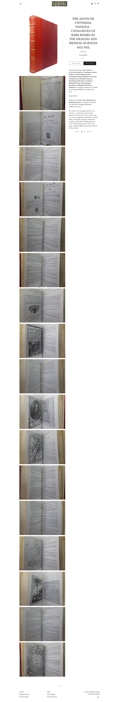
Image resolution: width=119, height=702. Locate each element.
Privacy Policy (51, 694)
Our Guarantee (24, 697)
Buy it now (90, 63)
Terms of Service (52, 697)
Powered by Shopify (94, 694)
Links (48, 692)
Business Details (24, 694)
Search (21, 692)
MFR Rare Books (94, 692)
